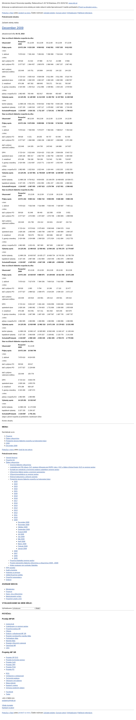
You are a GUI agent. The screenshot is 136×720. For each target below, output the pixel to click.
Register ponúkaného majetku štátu (18, 636)
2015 (16, 505)
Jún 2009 (21, 536)
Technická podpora (12, 678)
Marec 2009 (22, 544)
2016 (16, 503)
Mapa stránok (11, 683)
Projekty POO (11, 667)
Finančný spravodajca (14, 577)
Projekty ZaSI (11, 662)
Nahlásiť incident (8, 708)
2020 (16, 493)
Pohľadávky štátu (12, 638)
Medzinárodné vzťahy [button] (13, 596)
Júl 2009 (21, 534)
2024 (16, 484)
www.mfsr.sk (73, 3)
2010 (16, 517)
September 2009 (24, 529)
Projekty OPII (10, 665)
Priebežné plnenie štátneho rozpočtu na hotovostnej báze (30, 479)
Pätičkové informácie (84, 13)
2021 (16, 491)
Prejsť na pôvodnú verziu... (88, 7)
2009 (16, 520)
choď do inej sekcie (25, 450)
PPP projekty (10, 568)
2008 (16, 551)
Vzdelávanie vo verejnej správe (17, 626)
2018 (16, 498)
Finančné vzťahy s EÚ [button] (14, 599)
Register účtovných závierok (16, 643)
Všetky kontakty (7, 705)
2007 (16, 553)
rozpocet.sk (10, 624)
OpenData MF (11, 645)
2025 (16, 481)
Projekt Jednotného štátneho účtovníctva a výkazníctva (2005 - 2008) (34, 563)
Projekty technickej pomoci (15, 660)
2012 (16, 513)
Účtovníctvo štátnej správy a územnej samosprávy (27, 472)
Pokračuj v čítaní (8, 13)
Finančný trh (10, 460)
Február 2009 (22, 546)
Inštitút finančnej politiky (14, 575)
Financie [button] (9, 591)
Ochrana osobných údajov (15, 688)
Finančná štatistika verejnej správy (22, 560)
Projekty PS (10, 669)
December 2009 (12, 27)
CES (7, 648)
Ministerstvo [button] (10, 589)
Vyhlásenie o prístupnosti (15, 676)
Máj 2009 (21, 539)
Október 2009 (22, 527)
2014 (16, 508)
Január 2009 (22, 548)
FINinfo (8, 631)
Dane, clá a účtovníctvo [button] (14, 594)
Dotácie (8, 580)
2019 (16, 496)
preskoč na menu (24, 13)
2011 (15, 515)
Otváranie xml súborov (14, 681)
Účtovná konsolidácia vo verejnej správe (24, 474)
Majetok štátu (10, 641)
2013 (16, 510)
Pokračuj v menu (8, 450)
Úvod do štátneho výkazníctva (20, 465)
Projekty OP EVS (12, 657)
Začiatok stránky (49, 13)
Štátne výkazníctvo (12, 462)
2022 (16, 489)
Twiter (8, 694)
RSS (7, 673)
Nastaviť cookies (12, 685)
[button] (37, 608)
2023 (16, 486)
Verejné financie (11, 457)
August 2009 (22, 532)
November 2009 (23, 525)
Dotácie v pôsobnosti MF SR (16, 633)
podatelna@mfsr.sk (9, 700)
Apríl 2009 (21, 541)
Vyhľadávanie (72, 13)
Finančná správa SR (13, 629)
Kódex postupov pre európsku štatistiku (24, 565)
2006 (16, 556)
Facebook (9, 692)
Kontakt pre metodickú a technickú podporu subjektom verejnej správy (34, 469)
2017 (16, 501)
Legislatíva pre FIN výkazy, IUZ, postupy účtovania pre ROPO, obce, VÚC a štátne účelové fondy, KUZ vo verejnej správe (52, 467)
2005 (16, 558)
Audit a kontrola (11, 570)
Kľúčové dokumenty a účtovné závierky (24, 477)
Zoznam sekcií (61, 13)
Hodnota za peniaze (13, 572)
